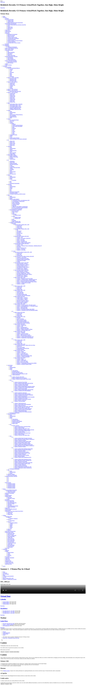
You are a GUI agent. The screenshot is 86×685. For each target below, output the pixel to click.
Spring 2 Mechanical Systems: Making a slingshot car (24, 439)
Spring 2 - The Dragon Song (22, 308)
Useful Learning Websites (14, 137)
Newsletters (7, 499)
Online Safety (12, 153)
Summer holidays (6, 601)
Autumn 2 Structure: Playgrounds (21, 465)
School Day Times (10, 503)
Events (8, 553)
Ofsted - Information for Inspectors (11, 48)
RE (8, 140)
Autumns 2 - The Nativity (21, 257)
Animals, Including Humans (17, 125)
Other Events (12, 162)
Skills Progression (13, 150)
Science (8, 118)
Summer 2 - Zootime (21, 283)
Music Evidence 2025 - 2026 (20, 285)
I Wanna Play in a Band (21, 260)
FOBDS (6, 551)
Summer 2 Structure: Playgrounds (21, 461)
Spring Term (12, 83)
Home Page (2, 2)
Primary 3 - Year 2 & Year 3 (12, 89)
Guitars (13, 216)
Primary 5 (9, 530)
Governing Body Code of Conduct (13, 42)
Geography (9, 184)
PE (8, 160)
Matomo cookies (6, 670)
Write (11, 75)
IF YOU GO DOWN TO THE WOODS (19, 207)
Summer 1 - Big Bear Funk (22, 241)
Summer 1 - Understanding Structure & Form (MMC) (27, 363)
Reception (14, 223)
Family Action (10, 27)
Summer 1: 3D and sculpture (20, 401)
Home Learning (8, 482)
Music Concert (15, 211)
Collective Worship (11, 474)
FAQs (11, 136)
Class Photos (12, 520)
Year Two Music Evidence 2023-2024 (22, 270)
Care (11, 71)
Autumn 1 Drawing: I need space (21, 392)
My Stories (19, 232)
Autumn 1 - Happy (20, 351)
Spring (11, 87)
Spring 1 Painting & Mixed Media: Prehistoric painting (25, 386)
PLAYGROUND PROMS (17, 208)
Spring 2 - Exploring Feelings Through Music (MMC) (27, 281)
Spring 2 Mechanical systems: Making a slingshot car (24, 445)
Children (4, 515)
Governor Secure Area (9, 562)
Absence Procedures (11, 492)
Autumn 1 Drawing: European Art (21, 395)
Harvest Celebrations (16, 203)
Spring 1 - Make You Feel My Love (23, 334)
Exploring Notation (20, 349)
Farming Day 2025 (11, 533)
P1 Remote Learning (11, 483)
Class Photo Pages (8, 516)
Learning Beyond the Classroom (11, 476)
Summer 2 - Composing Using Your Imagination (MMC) (27, 310)
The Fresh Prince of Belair (22, 320)
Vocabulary (12, 123)
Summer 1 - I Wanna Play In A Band (23, 282)
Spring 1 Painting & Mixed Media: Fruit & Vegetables (24, 396)
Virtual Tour (7, 30)
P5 (12, 338)
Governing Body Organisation (13, 38)
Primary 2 (9, 519)
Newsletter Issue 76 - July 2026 (8, 610)
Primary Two (12, 142)
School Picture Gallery (9, 532)
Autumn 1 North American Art (20, 403)
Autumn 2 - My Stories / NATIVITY (24, 238)
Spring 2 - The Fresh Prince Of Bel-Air (24, 335)
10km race (7, 550)
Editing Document (13, 116)
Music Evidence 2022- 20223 (20, 357)
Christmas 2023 (17, 218)
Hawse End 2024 (10, 538)
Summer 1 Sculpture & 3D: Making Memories (23, 408)
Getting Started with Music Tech (23, 321)
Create (11, 70)
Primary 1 (9, 517)
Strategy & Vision (10, 36)
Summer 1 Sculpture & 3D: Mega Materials (23, 390)
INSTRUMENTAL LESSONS (16, 209)
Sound (13, 133)
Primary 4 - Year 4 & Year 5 (12, 90)
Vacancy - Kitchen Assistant (8, 624)
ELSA (8, 25)
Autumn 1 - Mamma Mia (21, 325)
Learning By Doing (13, 134)
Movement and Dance (14, 164)
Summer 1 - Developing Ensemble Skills (24, 355)
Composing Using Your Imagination (23, 295)
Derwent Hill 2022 (10, 544)
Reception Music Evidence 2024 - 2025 (22, 228)
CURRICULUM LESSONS (15, 222)
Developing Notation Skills (22, 294)
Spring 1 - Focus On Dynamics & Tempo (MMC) (26, 280)
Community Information (9, 557)
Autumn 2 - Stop (20, 326)
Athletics (11, 168)
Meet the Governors (11, 35)
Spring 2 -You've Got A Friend (22, 362)
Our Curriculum (8, 67)
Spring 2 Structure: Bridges (20, 456)
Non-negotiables (13, 115)
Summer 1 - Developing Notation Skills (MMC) (26, 309)
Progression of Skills (13, 192)
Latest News (4, 621)
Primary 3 (9, 521)
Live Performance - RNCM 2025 (18, 201)
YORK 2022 (9, 543)
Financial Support (8, 495)
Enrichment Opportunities (14, 183)
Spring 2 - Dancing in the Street (23, 328)
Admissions (7, 45)
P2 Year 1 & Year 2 (15, 425)
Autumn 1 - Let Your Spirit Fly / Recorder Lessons (26, 304)
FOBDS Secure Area (9, 561)
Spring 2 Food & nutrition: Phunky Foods (22, 430)
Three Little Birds (20, 292)
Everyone (18, 234)
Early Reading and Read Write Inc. (16, 114)
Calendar (6, 494)
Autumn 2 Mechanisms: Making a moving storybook (24, 429)
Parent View (7, 507)
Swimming (12, 169)
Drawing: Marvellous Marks (17, 372)
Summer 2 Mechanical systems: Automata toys (23, 467)
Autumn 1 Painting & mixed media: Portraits (23, 399)
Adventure (12, 72)
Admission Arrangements (12, 46)
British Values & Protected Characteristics (15, 22)
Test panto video (8, 560)
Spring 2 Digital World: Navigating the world (23, 466)
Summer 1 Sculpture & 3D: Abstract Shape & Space (24, 387)
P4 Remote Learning (11, 486)
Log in (4, 566)
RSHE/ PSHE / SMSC (11, 154)
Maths (8, 103)
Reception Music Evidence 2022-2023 (22, 243)
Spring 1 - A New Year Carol (22, 353)
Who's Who (7, 32)
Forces (13, 129)
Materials (14, 124)
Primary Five (12, 145)
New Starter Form (10, 501)
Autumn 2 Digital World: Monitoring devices (23, 459)
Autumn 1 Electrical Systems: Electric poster (23, 441)
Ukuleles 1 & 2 (19, 291)
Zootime (18, 261)
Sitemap (4, 631)
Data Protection (10, 62)
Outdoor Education (13, 163)
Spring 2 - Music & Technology (23, 354)
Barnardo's (9, 28)
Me (17, 229)
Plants (13, 127)
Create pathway (15, 370)
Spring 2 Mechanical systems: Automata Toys (23, 460)
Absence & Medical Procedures (11, 490)
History (8, 174)
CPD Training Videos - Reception (16, 104)
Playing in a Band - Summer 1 (22, 301)
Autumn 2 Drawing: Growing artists (21, 385)
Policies (8, 554)
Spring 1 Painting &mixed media (21, 410)
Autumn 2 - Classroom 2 (21, 352)
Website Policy (5, 633)
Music (8, 194)
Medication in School (11, 491)
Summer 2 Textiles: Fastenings (20, 454)
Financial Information (11, 59)
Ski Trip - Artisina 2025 (11, 535)
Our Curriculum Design (14, 119)
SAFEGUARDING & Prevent (11, 509)
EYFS (11, 151)
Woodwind (14, 214)
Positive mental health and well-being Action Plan (16, 24)
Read (11, 73)
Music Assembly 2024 (16, 221)
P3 (12, 284)
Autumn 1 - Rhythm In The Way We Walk (25, 278)
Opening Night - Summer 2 (22, 302)
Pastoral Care (9, 26)
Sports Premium (10, 58)
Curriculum (5, 65)
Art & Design (10, 365)
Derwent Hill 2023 (10, 540)
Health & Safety (8, 496)
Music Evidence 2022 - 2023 (20, 277)
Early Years (12, 120)
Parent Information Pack (11, 502)
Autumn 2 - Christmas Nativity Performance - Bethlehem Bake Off (29, 245)
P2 (7, 478)
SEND (6, 63)
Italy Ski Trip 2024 (10, 539)
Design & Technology (11, 413)
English (8, 110)
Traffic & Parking (8, 64)
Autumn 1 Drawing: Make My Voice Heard (23, 409)
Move (11, 74)
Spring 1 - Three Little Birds (22, 307)
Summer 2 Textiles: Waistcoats (20, 464)
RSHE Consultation (13, 155)
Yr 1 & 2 (14, 251)
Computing (9, 146)
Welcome (7, 18)
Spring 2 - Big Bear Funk (21, 247)
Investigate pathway (16, 371)
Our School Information (9, 500)
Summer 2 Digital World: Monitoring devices (23, 457)
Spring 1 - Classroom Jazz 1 (22, 327)
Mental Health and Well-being (10, 23)
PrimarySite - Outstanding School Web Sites (11, 637)
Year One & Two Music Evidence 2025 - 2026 (23, 252)
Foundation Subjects (13, 522)
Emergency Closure (11, 498)
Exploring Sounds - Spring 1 (22, 265)
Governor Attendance (11, 41)
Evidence (11, 157)
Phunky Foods (15, 423)
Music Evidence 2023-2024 (20, 296)
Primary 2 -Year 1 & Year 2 (12, 81)
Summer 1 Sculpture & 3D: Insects (21, 398)
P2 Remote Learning (11, 484)
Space (13, 130)
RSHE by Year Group (14, 156)
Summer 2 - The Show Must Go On (23, 330)
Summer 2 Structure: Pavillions (20, 440)
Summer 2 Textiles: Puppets (20, 431)
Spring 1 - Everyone (20, 239)
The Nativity (19, 230)
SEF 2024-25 (9, 53)
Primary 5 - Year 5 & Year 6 (12, 92)
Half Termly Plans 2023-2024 (15, 91)
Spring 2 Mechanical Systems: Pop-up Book (23, 449)
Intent (11, 111)
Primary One (12, 141)
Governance (7, 33)
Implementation (13, 112)
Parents (4, 488)
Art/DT (11, 523)
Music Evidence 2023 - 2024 (20, 350)
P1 (7, 477)
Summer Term (12, 85)
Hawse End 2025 (10, 534)
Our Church (7, 556)
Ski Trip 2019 (10, 547)
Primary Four (12, 144)
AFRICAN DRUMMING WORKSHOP (20, 206)
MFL (8, 469)
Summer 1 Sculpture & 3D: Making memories (23, 411)
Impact (11, 113)
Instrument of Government (12, 34)
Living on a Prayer (20, 318)
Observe (11, 69)
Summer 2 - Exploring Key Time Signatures (25, 337)
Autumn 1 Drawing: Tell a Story (18, 376)
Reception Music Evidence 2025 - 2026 (22, 224)
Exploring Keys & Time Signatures (23, 322)
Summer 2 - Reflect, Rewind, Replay (24, 242)
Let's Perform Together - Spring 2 (23, 266)
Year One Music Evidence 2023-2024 (21, 262)
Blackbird (18, 317)
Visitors (11, 122)
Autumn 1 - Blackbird (21, 332)
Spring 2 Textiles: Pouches (19, 427)
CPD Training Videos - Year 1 (15, 105)
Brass (13, 219)
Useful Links (7, 559)
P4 (12, 311)
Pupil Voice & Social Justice (10, 531)
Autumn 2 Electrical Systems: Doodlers (22, 455)
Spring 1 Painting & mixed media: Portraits (22, 393)
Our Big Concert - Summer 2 (22, 269)
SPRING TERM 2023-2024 (15, 108)
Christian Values (10, 21)
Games (11, 165)
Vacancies (7, 43)
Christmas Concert (15, 204)
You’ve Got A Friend (21, 347)
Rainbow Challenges (14, 518)
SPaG (11, 117)
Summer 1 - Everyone (21, 248)
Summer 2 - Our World (21, 249)
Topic (11, 528)
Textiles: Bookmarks (16, 374)
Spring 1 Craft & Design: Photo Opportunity (23, 404)
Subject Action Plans (11, 55)
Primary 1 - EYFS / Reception (13, 77)
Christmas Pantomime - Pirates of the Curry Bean (26, 345)
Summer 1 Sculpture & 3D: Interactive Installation (24, 394)
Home (4, 16)
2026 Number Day (6, 625)
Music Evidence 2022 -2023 (20, 303)
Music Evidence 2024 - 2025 (20, 290)
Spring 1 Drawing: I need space (20, 400)
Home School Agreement (12, 61)
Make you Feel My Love (21, 319)
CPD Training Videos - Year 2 (15, 106)
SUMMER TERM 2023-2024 (15, 109)
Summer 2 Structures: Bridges (20, 450)
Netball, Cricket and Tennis (15, 167)
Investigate (12, 76)
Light (13, 132)
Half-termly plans (13, 78)
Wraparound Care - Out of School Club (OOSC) (14, 511)
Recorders (14, 220)
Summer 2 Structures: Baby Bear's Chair (22, 428)
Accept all (7, 651)
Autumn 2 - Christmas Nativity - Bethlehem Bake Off (27, 279)
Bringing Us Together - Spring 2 (23, 300)
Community (5, 549)
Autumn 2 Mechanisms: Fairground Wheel (22, 426)
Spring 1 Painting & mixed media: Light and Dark (24, 383)
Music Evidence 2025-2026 (20, 312)
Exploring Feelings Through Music (23, 259)
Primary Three (12, 143)
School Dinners (8, 510)
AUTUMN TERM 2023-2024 (15, 107)
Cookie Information (6, 632)
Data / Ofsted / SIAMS (9, 49)
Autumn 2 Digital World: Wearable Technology (23, 438)
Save (11, 683)
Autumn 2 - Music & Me (21, 359)
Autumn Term (12, 82)
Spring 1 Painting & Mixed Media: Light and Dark (24, 389)
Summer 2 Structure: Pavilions (20, 446)
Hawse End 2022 (10, 546)
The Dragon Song (20, 293)
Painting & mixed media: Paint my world (19, 373)
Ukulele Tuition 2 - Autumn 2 (22, 298)
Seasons (13, 131)
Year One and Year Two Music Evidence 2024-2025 (24, 256)
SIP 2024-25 (9, 54)
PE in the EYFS (13, 173)
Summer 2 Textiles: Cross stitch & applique (22, 443)
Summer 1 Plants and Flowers (20, 405)
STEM (11, 135)
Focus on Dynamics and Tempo (23, 258)
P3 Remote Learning (11, 485)
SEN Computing (13, 152)
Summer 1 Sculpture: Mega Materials (21, 384)
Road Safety (9, 497)
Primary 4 (9, 529)
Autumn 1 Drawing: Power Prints (21, 382)
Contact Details (8, 31)
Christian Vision (10, 20)
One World (19, 235)
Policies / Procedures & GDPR (11, 60)
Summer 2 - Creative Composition (23, 356)
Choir (13, 212)
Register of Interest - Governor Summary (15, 40)
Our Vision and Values (9, 19)
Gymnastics (12, 166)
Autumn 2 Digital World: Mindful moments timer (24, 444)
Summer (11, 88)
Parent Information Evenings (12, 505)
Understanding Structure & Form (23, 348)
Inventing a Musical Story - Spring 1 (23, 273)
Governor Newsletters (11, 39)
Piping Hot (14, 205)
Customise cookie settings (14, 651)
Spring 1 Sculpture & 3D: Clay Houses (19, 377)
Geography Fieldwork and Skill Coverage (17, 193)
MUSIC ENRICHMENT (14, 199)
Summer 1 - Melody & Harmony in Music (24, 329)
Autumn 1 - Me (20, 237)
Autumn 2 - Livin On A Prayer (22, 333)
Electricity (14, 128)
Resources (9, 555)
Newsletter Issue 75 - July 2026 (8, 611)
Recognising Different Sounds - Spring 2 (24, 274)
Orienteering (12, 161)
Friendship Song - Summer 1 (22, 267)
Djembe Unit (19, 346)
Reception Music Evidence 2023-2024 (22, 236)
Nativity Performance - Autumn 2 (23, 264)
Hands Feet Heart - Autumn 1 (22, 263)
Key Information (6, 44)
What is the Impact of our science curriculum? (18, 138)
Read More (2, 605)
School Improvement (9, 50)
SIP (8, 51)
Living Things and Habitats (17, 126)
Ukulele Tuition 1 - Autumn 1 (22, 297)
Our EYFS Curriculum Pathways (13, 68)
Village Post (7, 558)
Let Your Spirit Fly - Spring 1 (22, 299)
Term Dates (9, 504)
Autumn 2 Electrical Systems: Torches (22, 451)
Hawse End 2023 (10, 541)
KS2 (11, 182)
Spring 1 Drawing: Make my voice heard (22, 407)
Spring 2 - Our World (21, 240)
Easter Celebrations (15, 202)
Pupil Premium (10, 57)
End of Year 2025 (15, 210)
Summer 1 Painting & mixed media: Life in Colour (21, 378)
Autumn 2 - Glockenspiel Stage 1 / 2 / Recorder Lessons (27, 306)
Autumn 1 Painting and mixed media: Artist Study (24, 406)
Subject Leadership (11, 52)
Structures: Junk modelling (17, 421)
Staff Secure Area (8, 564)
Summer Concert (18, 215)
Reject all (2, 651)
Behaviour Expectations (9, 493)
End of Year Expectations (12, 475)
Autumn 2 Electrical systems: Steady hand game (23, 462)
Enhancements (12, 159)
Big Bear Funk (19, 233)
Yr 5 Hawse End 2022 (11, 542)
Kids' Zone (7, 548)
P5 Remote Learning (11, 487)
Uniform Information (11, 506)
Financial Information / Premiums (11, 56)
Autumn (11, 86)
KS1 (11, 181)
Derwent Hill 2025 (10, 536)
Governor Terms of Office (12, 37)
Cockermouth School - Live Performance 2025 (20, 200)
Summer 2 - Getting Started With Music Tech (25, 336)
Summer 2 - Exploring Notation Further (24, 364)
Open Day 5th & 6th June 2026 (8, 623)
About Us (4, 17)
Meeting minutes (10, 552)
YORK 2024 (9, 537)
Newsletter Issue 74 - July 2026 (8, 613)
